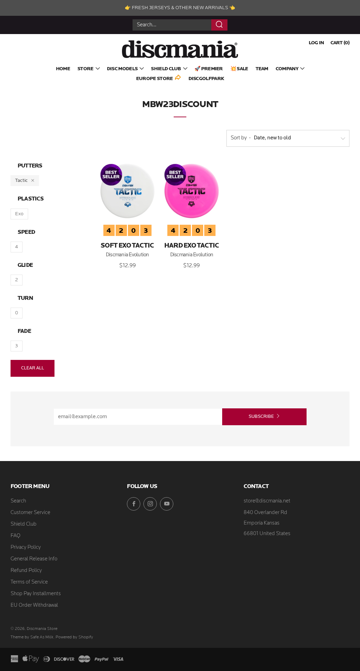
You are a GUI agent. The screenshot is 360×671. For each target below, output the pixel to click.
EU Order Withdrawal (34, 605)
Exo (19, 214)
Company (287, 69)
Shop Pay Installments (36, 594)
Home (63, 69)
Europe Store (154, 78)
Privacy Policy (26, 547)
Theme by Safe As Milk (32, 637)
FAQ (15, 536)
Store (85, 69)
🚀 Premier (208, 69)
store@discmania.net (267, 501)
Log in (316, 43)
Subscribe (261, 416)
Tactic (21, 180)
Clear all (32, 368)
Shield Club (166, 69)
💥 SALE (239, 69)
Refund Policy (26, 570)
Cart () (339, 43)
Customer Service (30, 512)
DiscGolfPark (206, 78)
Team (262, 69)
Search (18, 501)
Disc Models (122, 69)
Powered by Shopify (74, 637)
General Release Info (34, 559)
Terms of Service (29, 582)
